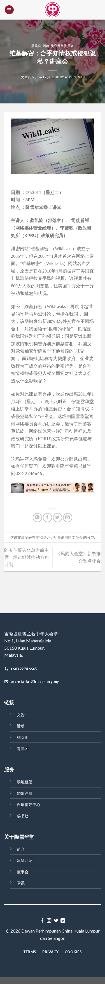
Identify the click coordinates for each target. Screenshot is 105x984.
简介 (21, 849)
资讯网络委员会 (62, 46)
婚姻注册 (24, 793)
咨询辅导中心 (28, 804)
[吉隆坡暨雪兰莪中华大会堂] (53, 10)
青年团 (23, 748)
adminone (74, 77)
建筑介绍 (24, 860)
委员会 (36, 46)
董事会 (23, 871)
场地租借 (24, 781)
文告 (21, 714)
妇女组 (23, 737)
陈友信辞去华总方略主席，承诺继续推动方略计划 (26, 557)
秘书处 (23, 815)
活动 (46, 46)
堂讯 (21, 883)
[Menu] (9, 10)
